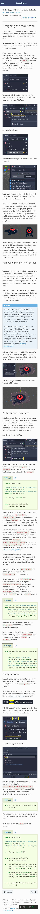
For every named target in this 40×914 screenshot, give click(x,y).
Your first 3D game (13, 12)
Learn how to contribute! (29, 18)
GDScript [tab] (7, 478)
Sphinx (12, 908)
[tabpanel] (20, 495)
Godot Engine (21, 3)
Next (33, 892)
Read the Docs (8, 910)
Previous (8, 892)
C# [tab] (16, 478)
